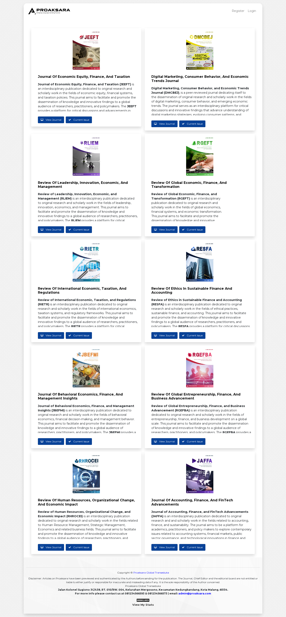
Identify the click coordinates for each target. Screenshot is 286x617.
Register (238, 11)
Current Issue (81, 119)
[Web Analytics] (143, 600)
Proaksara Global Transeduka (151, 572)
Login (252, 11)
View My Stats (143, 604)
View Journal (53, 119)
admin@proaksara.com (194, 593)
